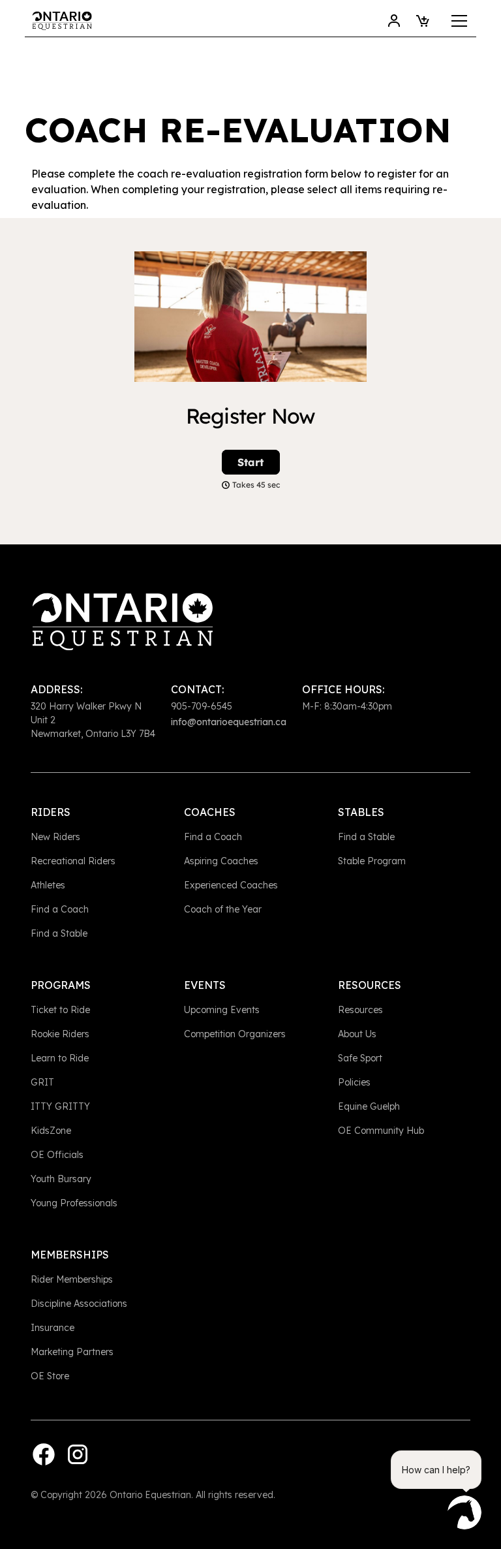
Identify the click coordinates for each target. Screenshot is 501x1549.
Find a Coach (60, 909)
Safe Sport (360, 1058)
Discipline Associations (79, 1303)
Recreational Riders (73, 861)
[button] (457, 21)
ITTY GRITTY (60, 1106)
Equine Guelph (369, 1106)
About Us (357, 1034)
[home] (61, 21)
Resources (360, 1010)
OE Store (50, 1376)
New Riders (55, 837)
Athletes (48, 885)
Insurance (52, 1328)
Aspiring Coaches (221, 861)
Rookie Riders (60, 1034)
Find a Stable (59, 933)
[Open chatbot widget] (464, 1512)
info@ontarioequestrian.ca (228, 722)
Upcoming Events (222, 1010)
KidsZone (51, 1130)
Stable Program (372, 861)
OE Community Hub (381, 1130)
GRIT (42, 1082)
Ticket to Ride (60, 1010)
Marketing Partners (72, 1352)
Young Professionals (74, 1203)
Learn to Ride (60, 1058)
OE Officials (57, 1155)
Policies (354, 1082)
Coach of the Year (223, 909)
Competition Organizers (235, 1034)
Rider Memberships (72, 1279)
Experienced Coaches (231, 885)
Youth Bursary (61, 1179)
